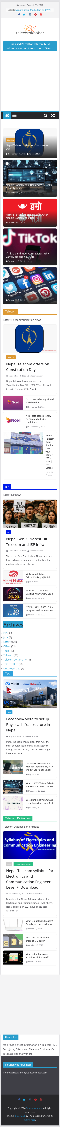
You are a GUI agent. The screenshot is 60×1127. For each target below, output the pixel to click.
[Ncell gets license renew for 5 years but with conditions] (13, 428)
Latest (6, 648)
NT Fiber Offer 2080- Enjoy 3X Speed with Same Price (39, 615)
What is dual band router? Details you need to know (39, 929)
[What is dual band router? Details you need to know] (13, 931)
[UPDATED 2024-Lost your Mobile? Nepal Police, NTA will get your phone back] (13, 776)
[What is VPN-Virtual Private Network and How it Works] (13, 794)
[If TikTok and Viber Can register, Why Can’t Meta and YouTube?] (30, 253)
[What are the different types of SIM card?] (13, 948)
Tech (6, 657)
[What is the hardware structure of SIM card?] (13, 964)
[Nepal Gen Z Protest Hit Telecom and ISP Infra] (30, 520)
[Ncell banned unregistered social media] (13, 409)
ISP (12, 147)
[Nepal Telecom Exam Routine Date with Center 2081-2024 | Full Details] (23, 462)
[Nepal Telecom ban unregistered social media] (30, 292)
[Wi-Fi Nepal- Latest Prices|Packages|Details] (13, 584)
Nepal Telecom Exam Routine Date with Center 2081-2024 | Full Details (50, 458)
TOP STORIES (10, 671)
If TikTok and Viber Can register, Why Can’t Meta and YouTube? (27, 262)
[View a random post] (53, 115)
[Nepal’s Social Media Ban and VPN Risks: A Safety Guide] (30, 184)
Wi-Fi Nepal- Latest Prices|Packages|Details (38, 582)
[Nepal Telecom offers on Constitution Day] (30, 345)
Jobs (5, 644)
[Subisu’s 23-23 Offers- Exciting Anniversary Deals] (13, 601)
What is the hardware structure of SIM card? (37, 962)
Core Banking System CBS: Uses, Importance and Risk (39, 808)
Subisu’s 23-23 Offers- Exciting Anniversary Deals (39, 599)
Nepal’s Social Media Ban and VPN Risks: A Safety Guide (33, 11)
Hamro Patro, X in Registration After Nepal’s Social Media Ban (27, 223)
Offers (7, 653)
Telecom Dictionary (14, 666)
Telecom (10, 364)
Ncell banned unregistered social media (40, 407)
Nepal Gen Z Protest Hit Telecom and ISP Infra (33, 153)
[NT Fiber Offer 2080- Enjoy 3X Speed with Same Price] (13, 617)
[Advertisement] (30, 85)
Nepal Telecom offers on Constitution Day (27, 373)
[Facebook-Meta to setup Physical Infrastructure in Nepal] (30, 700)
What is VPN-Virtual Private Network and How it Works (40, 792)
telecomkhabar (39, 160)
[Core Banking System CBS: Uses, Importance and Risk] (13, 810)
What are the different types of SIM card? (37, 946)
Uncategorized (11, 675)
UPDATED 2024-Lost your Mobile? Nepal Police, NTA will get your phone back (39, 773)
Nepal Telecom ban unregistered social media (28, 301)
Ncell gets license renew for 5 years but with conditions (38, 425)
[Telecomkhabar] (7, 115)
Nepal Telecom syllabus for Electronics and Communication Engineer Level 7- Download (29, 886)
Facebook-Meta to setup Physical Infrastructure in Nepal (28, 731)
